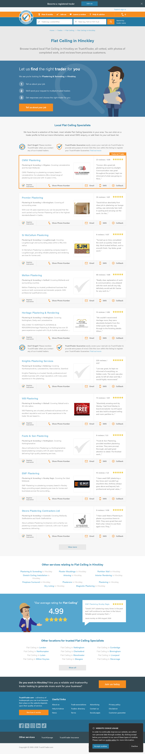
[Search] (110, 21)
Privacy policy (114, 704)
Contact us (94, 708)
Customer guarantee (117, 712)
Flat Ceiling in (36, 647)
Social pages (95, 712)
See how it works (34, 712)
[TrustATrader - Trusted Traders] (26, 13)
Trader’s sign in (120, 9)
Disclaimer (113, 708)
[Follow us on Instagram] (32, 725)
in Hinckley (36, 571)
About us (56, 704)
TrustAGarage (47, 737)
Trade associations (78, 704)
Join (89, 3)
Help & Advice (58, 708)
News (54, 712)
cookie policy (111, 740)
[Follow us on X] (27, 725)
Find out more (95, 150)
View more (72, 547)
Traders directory (78, 708)
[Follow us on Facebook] (21, 725)
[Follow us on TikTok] (44, 725)
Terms (73, 712)
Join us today (112, 684)
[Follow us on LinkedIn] (38, 725)
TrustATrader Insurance (69, 737)
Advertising (94, 704)
